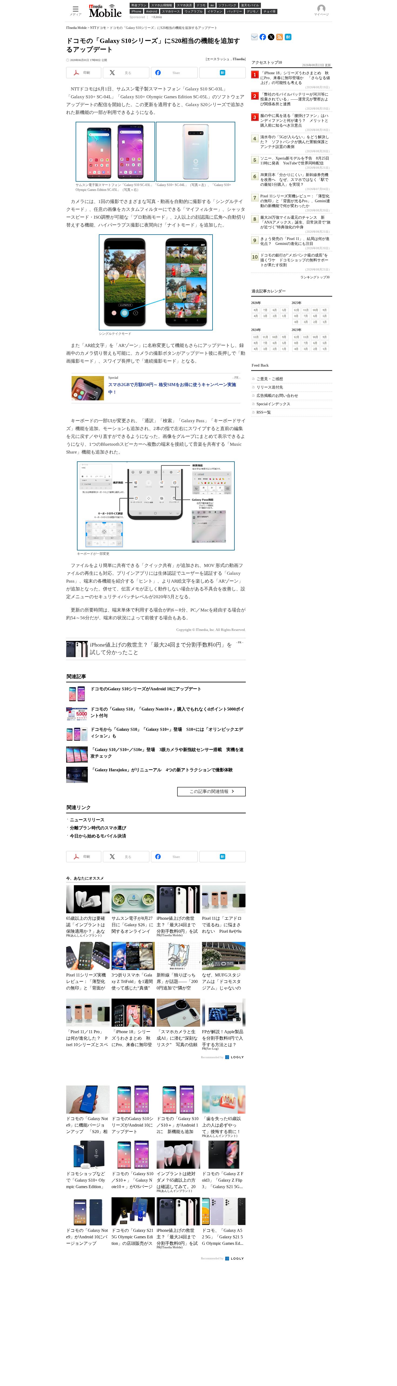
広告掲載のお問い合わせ (277, 396)
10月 (315, 310)
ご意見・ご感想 (270, 379)
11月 (306, 310)
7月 (265, 310)
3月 (265, 316)
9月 (325, 310)
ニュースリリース (87, 819)
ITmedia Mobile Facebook (263, 36)
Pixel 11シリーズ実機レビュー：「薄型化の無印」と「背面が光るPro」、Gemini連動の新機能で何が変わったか (295, 201)
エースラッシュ (218, 59)
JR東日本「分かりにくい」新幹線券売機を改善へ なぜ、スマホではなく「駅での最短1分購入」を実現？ (294, 180)
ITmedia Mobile (76, 28)
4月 (256, 316)
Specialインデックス (273, 404)
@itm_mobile (271, 36)
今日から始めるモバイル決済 (98, 836)
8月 (256, 310)
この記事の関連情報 (209, 791)
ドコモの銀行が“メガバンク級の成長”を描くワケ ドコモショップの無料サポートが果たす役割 (294, 260)
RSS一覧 (264, 412)
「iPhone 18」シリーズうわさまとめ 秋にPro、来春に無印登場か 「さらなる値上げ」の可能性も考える (295, 78)
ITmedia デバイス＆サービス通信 (254, 36)
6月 (275, 310)
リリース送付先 (270, 387)
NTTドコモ (98, 28)
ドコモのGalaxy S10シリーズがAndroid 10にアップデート (145, 689)
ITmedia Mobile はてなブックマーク (288, 36)
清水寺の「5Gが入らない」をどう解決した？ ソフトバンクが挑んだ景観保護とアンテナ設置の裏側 (294, 142)
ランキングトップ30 (314, 277)
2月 (275, 316)
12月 (296, 310)
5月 (284, 310)
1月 (284, 316)
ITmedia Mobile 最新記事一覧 (279, 36)
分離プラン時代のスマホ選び (98, 828)
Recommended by (212, 1057)
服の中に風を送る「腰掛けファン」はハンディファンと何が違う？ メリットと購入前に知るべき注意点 (294, 120)
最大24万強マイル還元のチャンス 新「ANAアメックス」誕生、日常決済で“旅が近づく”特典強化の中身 (295, 222)
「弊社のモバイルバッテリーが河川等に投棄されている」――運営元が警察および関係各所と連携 (294, 99)
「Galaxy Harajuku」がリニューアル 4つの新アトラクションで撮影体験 (161, 770)
